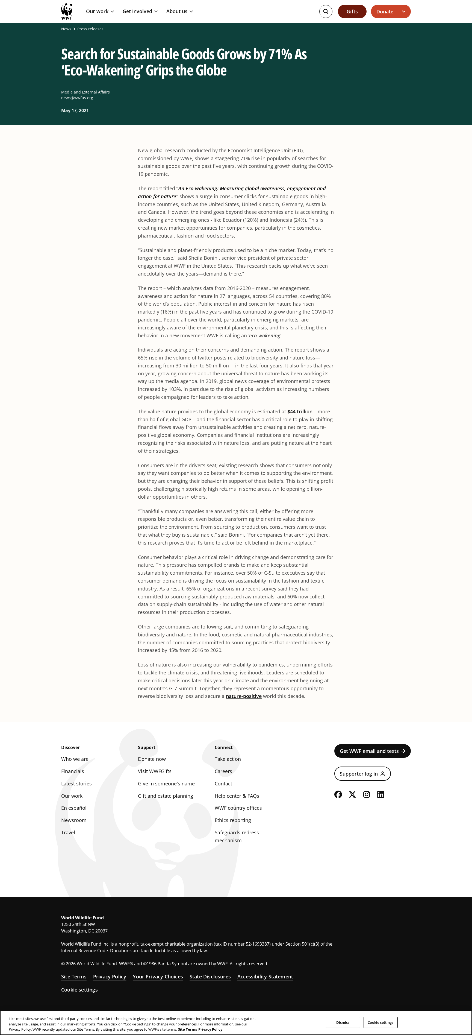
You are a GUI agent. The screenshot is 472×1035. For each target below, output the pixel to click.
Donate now (152, 759)
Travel (68, 832)
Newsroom (74, 820)
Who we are (74, 759)
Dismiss (343, 1022)
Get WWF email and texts (369, 751)
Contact (223, 783)
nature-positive (244, 696)
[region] (236, 1023)
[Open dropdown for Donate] (404, 11)
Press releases (90, 29)
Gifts (352, 11)
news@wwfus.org (77, 97)
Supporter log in (359, 773)
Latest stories (76, 783)
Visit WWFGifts (155, 771)
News (66, 29)
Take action (228, 759)
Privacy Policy (109, 976)
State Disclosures (210, 976)
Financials (72, 771)
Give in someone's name (166, 783)
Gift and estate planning (165, 796)
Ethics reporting (233, 820)
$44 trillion (299, 411)
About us (176, 11)
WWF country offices (238, 808)
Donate (384, 11)
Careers (223, 771)
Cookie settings (79, 989)
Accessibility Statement (265, 976)
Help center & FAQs (237, 796)
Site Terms (74, 976)
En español (74, 808)
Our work (97, 11)
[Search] (325, 11)
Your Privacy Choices (158, 976)
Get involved (137, 11)
